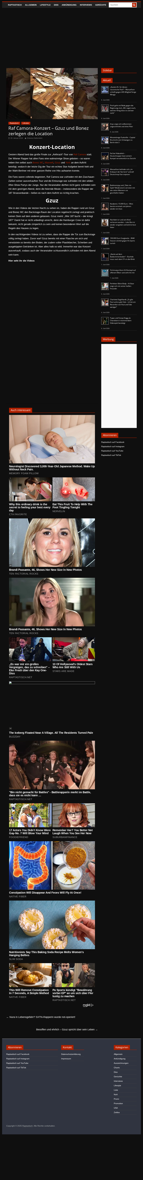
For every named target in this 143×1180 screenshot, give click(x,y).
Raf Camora (79, 154)
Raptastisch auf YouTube (112, 451)
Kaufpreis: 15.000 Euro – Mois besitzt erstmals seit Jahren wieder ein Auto (121, 206)
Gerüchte (100, 5)
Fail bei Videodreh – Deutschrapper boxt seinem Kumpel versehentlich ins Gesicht (123, 156)
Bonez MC (38, 162)
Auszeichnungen (121, 1063)
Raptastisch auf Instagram (112, 446)
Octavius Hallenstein (34, 138)
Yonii (67, 162)
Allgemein (31, 5)
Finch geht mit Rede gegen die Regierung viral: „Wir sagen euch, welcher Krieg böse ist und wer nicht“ (123, 109)
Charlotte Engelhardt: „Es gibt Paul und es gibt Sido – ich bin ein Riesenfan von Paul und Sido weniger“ (123, 303)
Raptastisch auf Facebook (112, 442)
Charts (117, 1067)
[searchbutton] (134, 5)
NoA (116, 1094)
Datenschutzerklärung (71, 1054)
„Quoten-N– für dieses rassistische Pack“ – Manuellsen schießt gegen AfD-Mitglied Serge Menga (123, 91)
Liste (116, 1090)
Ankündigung (69, 5)
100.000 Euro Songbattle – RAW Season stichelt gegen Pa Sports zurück (122, 240)
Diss (56, 5)
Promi (116, 1099)
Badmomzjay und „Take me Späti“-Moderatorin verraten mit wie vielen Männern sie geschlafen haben (122, 189)
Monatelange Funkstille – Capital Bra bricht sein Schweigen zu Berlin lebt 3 (122, 140)
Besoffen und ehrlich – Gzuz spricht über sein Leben (67, 1029)
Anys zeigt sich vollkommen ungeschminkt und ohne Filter (121, 125)
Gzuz (57, 162)
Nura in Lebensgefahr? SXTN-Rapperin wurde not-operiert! (40, 1017)
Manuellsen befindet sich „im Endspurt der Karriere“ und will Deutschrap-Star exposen (122, 172)
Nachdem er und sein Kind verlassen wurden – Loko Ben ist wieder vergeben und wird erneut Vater (123, 223)
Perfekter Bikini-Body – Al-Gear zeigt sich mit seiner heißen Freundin (122, 286)
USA (116, 1108)
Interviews (86, 5)
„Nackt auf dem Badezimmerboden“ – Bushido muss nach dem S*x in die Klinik (122, 256)
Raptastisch (15, 5)
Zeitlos (117, 1112)
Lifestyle (45, 5)
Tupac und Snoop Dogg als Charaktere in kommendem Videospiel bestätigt (120, 320)
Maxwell (49, 162)
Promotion (118, 1103)
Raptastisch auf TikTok (111, 455)
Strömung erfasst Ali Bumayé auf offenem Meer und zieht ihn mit (123, 271)
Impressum (66, 1059)
